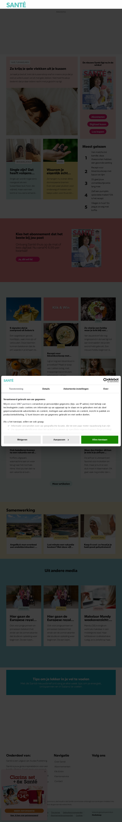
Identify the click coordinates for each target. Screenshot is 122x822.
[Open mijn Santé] (104, 4)
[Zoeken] (113, 4)
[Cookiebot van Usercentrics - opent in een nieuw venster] (106, 380)
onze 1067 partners (21, 404)
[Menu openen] (95, 4)
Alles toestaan (99, 439)
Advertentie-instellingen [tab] (76, 389)
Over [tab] (105, 389)
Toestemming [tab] (16, 389)
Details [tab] (46, 389)
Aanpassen (59, 439)
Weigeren (22, 439)
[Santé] (16, 4)
